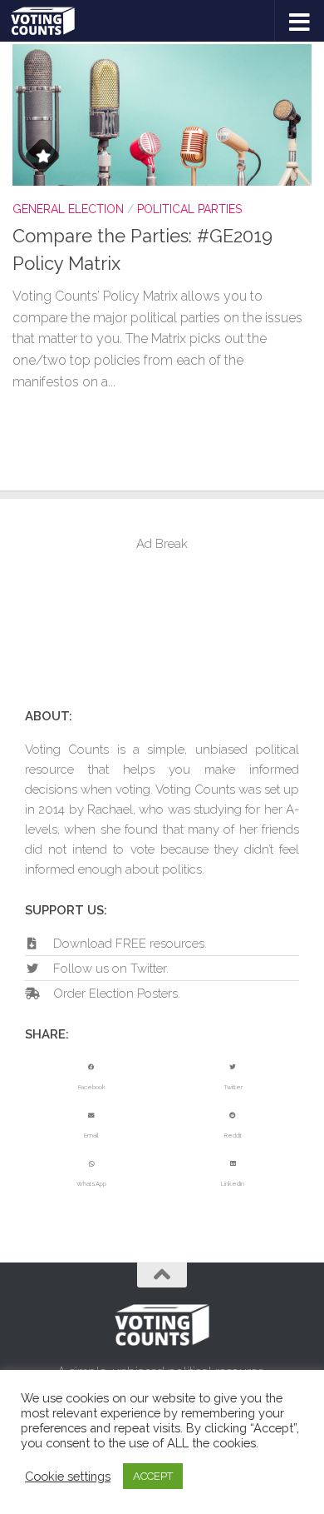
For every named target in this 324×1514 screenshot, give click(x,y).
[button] (91, 1078)
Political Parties (189, 209)
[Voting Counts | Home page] (53, 21)
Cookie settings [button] (67, 1476)
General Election (68, 209)
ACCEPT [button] (153, 1476)
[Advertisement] (162, 629)
